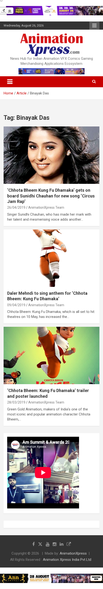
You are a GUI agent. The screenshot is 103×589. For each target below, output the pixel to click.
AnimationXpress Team (46, 207)
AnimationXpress (73, 553)
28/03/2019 (16, 402)
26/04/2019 (16, 207)
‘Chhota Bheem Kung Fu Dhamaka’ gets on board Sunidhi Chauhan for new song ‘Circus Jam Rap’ (51, 196)
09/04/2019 (16, 305)
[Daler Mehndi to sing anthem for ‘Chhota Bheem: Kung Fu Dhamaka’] (51, 258)
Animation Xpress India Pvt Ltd (67, 559)
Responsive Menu (94, 26)
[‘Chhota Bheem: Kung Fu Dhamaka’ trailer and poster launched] (51, 355)
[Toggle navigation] (10, 81)
